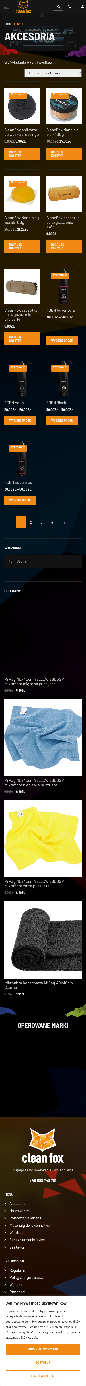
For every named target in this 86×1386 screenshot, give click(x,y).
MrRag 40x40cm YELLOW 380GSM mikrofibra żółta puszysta (34, 883)
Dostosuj (43, 1362)
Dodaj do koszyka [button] (15, 154)
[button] (6, 6)
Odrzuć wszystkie (43, 1376)
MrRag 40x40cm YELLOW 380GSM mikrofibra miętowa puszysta (34, 681)
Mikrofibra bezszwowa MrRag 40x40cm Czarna (38, 985)
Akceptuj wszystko (43, 1349)
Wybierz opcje (62, 341)
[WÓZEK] (70, 6)
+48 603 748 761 (43, 1180)
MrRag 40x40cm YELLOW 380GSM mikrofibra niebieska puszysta (34, 782)
